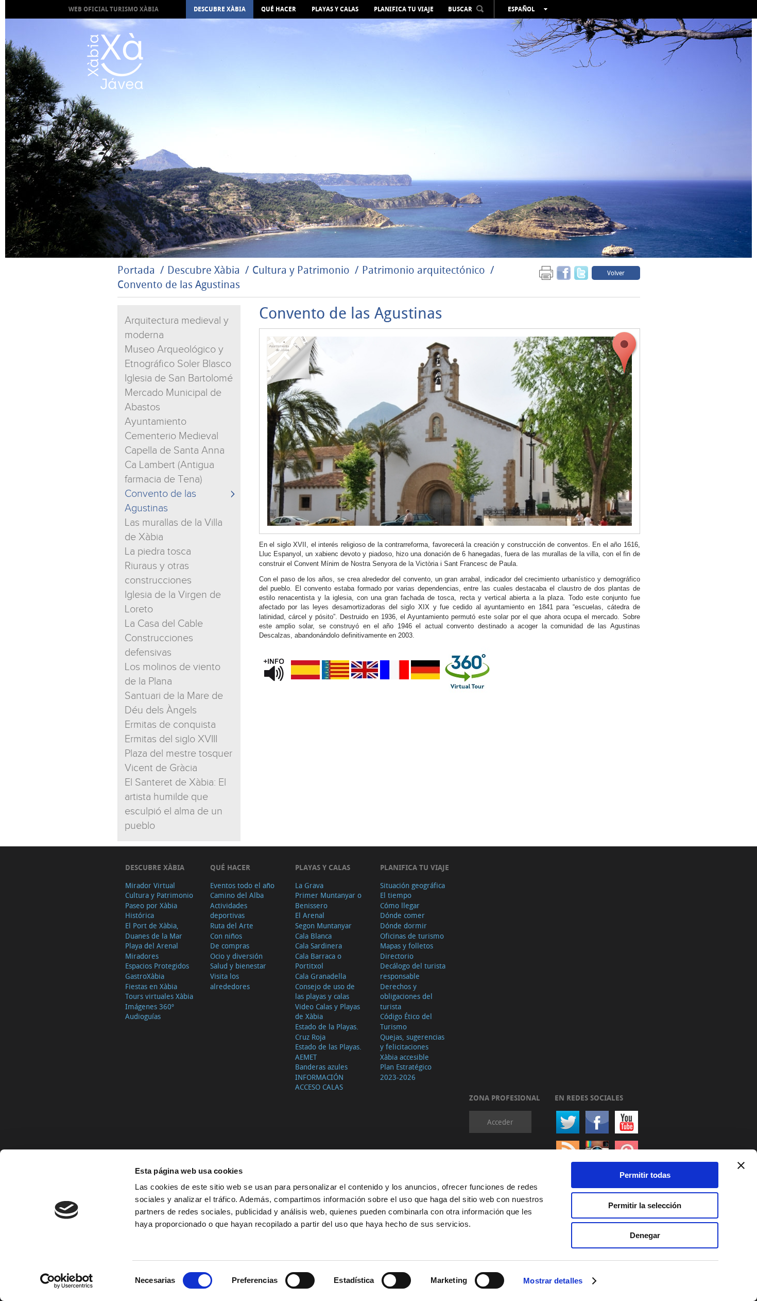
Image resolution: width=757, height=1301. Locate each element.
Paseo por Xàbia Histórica (151, 910)
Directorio (397, 956)
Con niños (226, 936)
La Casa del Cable (164, 624)
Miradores (142, 956)
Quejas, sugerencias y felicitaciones (412, 1042)
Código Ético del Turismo (406, 1021)
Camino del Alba (237, 895)
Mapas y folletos (406, 945)
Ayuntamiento (155, 421)
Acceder (500, 1122)
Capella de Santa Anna (175, 450)
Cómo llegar (400, 905)
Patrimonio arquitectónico (423, 270)
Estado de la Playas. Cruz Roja (326, 1032)
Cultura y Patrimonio (301, 270)
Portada (136, 270)
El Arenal (309, 915)
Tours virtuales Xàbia (159, 996)
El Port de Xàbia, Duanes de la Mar (153, 931)
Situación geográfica (412, 885)
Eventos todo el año (242, 885)
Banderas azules (321, 1067)
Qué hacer (278, 9)
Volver (616, 273)
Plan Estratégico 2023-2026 (406, 1072)
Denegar (645, 1235)
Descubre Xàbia (220, 9)
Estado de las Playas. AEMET (328, 1052)
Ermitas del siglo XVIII (171, 739)
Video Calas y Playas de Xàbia (327, 1012)
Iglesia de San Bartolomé (179, 378)
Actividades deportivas (228, 910)
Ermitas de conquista (170, 725)
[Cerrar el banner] (741, 1165)
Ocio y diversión (236, 956)
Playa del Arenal (151, 945)
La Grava (309, 885)
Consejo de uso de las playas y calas (325, 991)
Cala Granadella (320, 976)
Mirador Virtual (150, 885)
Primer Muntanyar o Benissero (328, 900)
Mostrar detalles (552, 1280)
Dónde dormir (403, 925)
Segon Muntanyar (323, 925)
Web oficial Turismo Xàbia (113, 9)
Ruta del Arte (231, 925)
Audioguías (143, 1016)
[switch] (300, 1280)
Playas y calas (335, 9)
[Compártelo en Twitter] (581, 272)
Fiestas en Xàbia (151, 986)
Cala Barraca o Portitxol (318, 961)
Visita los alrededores (230, 981)
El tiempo (395, 895)
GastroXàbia (144, 976)
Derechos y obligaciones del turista (406, 996)
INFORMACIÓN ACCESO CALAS (319, 1082)
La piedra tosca (158, 551)
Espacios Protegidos (157, 966)
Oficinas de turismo (412, 936)
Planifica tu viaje (404, 9)
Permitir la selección (644, 1205)
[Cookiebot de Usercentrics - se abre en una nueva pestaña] (67, 1281)
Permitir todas (645, 1175)
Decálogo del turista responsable (412, 971)
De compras (229, 945)
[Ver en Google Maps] (624, 352)
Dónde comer (402, 915)
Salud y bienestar (238, 966)
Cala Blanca (313, 936)
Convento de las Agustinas (178, 284)
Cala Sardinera (318, 945)
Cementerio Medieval (171, 436)
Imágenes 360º (149, 1006)
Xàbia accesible (404, 1057)
